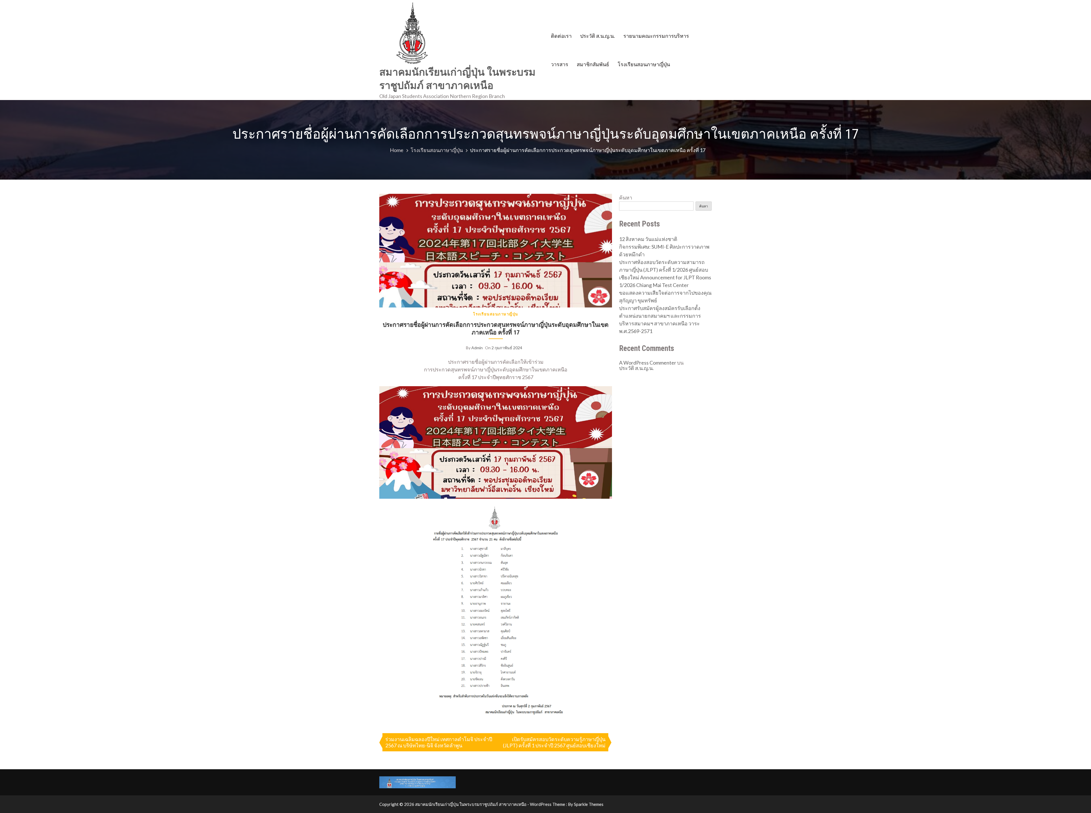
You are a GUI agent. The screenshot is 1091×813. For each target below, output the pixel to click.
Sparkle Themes (588, 804)
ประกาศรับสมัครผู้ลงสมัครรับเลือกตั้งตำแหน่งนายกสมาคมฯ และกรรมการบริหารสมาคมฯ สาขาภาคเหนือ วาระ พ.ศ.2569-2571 (660, 319)
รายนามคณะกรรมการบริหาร (656, 36)
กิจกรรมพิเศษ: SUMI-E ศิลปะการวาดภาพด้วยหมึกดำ (664, 250)
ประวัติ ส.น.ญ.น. (597, 36)
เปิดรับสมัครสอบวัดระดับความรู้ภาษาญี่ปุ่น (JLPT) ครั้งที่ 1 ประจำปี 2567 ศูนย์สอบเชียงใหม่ (554, 742)
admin (477, 347)
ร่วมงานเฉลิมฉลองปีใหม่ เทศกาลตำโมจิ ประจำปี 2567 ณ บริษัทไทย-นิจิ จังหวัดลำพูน (438, 742)
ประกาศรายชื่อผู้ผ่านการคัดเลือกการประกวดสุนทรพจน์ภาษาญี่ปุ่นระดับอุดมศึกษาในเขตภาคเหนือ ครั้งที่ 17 (496, 328)
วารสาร (559, 64)
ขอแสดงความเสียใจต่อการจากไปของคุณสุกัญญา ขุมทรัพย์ (665, 296)
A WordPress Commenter (647, 363)
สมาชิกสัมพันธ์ (593, 64)
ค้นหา (625, 197)
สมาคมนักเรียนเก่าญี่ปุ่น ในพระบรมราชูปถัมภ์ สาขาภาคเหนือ (457, 79)
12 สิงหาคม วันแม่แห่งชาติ (648, 239)
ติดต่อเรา (561, 36)
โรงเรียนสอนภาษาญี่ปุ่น (644, 64)
